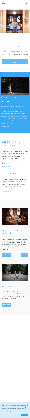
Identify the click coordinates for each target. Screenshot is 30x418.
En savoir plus (5, 126)
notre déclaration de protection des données (17, 405)
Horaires (6, 255)
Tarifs (24, 255)
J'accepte (24, 415)
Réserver (6, 305)
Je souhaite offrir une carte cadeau (15, 61)
